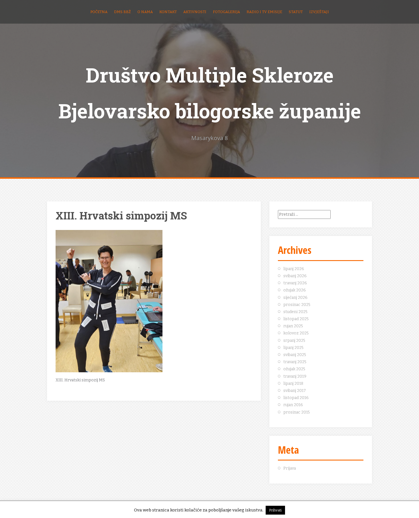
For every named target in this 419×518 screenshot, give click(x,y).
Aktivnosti (194, 12)
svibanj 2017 (294, 390)
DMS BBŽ (122, 12)
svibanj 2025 (294, 354)
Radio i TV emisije (264, 12)
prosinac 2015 (296, 412)
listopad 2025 (296, 318)
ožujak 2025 (294, 369)
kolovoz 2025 (296, 333)
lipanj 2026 (293, 268)
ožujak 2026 (294, 290)
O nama (145, 12)
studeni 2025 (295, 311)
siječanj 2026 (295, 297)
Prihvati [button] (275, 510)
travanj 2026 (295, 283)
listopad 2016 (296, 397)
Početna (98, 12)
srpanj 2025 (294, 340)
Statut (296, 12)
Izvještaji (319, 12)
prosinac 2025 (296, 304)
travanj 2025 (294, 361)
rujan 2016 (293, 404)
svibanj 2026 (295, 276)
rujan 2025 (293, 326)
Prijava (289, 468)
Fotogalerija (226, 12)
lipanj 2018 (293, 383)
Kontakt (168, 12)
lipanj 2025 (293, 347)
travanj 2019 (294, 376)
